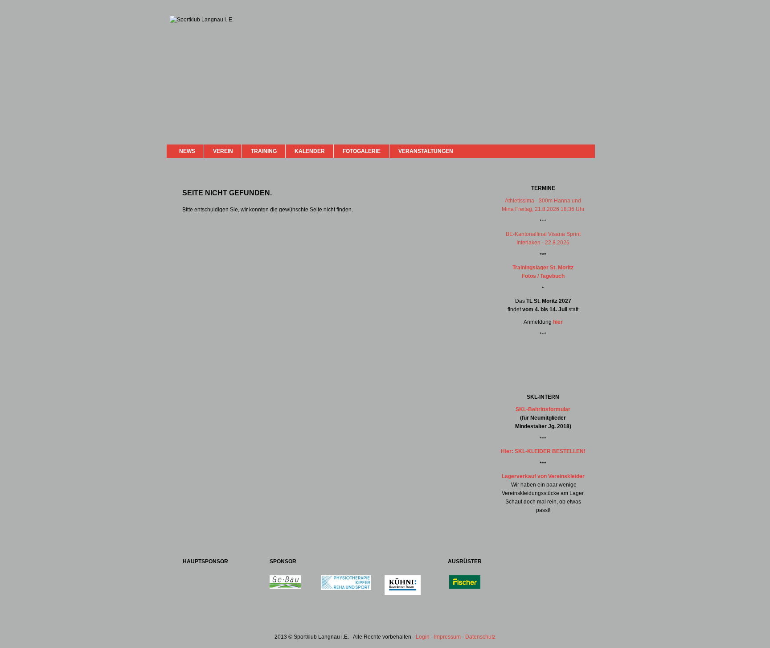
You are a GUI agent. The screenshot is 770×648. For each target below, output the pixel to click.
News (187, 151)
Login (423, 637)
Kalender (310, 151)
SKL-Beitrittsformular (543, 409)
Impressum (447, 637)
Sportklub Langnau (187, 48)
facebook (564, 150)
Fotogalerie (362, 151)
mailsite (584, 151)
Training (264, 151)
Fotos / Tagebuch (543, 276)
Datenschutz (480, 637)
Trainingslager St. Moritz (542, 267)
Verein (223, 151)
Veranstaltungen (425, 151)
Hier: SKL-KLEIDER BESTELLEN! (543, 451)
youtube (573, 150)
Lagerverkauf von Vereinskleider (543, 476)
